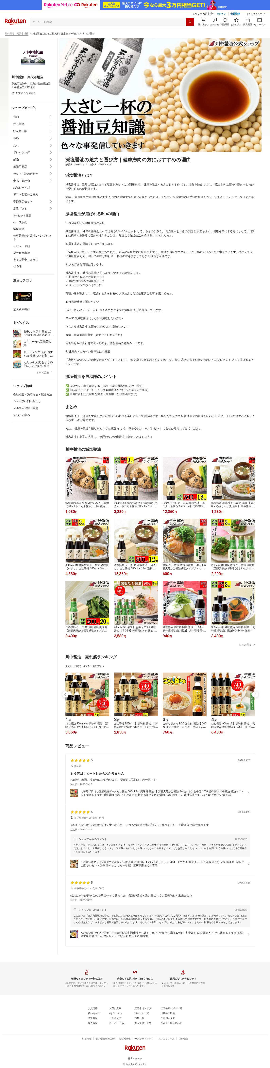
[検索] (190, 22)
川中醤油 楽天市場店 (16, 33)
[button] (256, 13)
